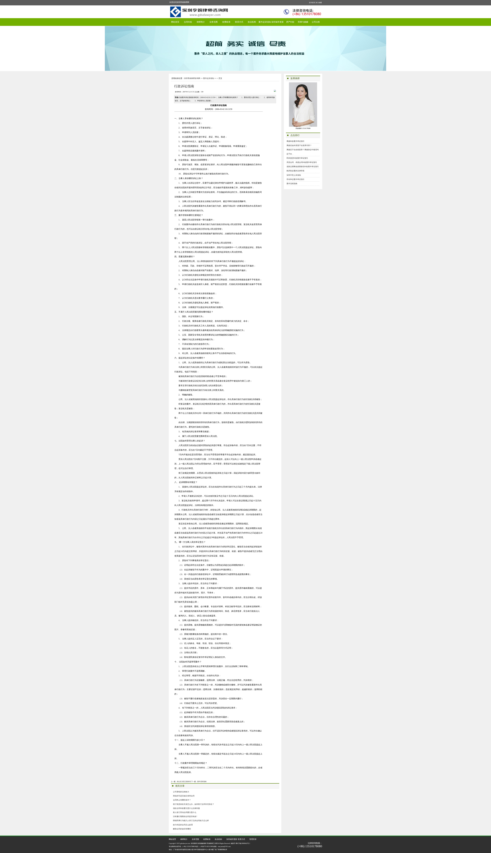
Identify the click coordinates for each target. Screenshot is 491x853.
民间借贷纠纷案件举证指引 (297, 158)
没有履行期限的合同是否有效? (185, 816)
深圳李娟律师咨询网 (192, 78)
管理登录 (252, 839)
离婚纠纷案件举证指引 (295, 141)
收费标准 (226, 22)
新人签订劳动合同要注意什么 (184, 812)
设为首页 (312, 2)
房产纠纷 (290, 22)
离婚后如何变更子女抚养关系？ (299, 145)
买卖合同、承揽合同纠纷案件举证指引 (302, 162)
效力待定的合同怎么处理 (183, 825)
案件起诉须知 (265, 22)
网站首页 (175, 22)
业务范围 (213, 22)
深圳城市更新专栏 (277, 23)
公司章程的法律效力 (181, 792)
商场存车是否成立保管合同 (183, 796)
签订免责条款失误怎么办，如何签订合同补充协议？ (193, 804)
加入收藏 (319, 2)
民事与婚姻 (303, 22)
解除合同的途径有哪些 (182, 829)
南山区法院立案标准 (184, 781)
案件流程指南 (202, 781)
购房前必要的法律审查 (295, 171)
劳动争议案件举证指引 (295, 179)
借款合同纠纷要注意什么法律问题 (186, 808)
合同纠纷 (188, 22)
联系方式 (239, 22)
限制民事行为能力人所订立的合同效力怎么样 (191, 821)
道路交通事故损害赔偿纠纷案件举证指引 (303, 167)
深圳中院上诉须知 (294, 175)
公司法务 (316, 22)
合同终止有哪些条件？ (182, 800)
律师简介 (201, 22)
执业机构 (252, 22)
